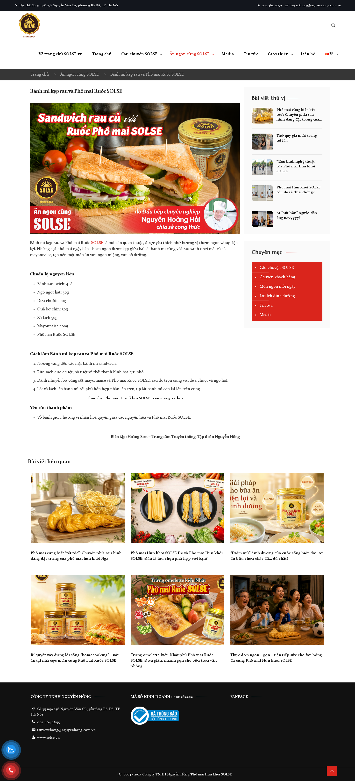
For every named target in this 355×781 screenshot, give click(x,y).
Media (265, 315)
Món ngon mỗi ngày (277, 287)
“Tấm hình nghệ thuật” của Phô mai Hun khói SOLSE (296, 166)
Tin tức (266, 305)
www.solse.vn (48, 738)
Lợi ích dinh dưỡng (277, 296)
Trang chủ (40, 74)
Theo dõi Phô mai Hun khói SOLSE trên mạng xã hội (135, 398)
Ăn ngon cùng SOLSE (79, 74)
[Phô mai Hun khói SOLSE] (29, 25)
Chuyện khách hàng (277, 277)
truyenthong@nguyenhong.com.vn (315, 5)
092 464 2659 (48, 722)
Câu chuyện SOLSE (277, 268)
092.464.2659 (272, 5)
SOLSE (96, 243)
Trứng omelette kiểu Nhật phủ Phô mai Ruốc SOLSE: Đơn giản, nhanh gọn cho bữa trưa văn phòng (174, 660)
